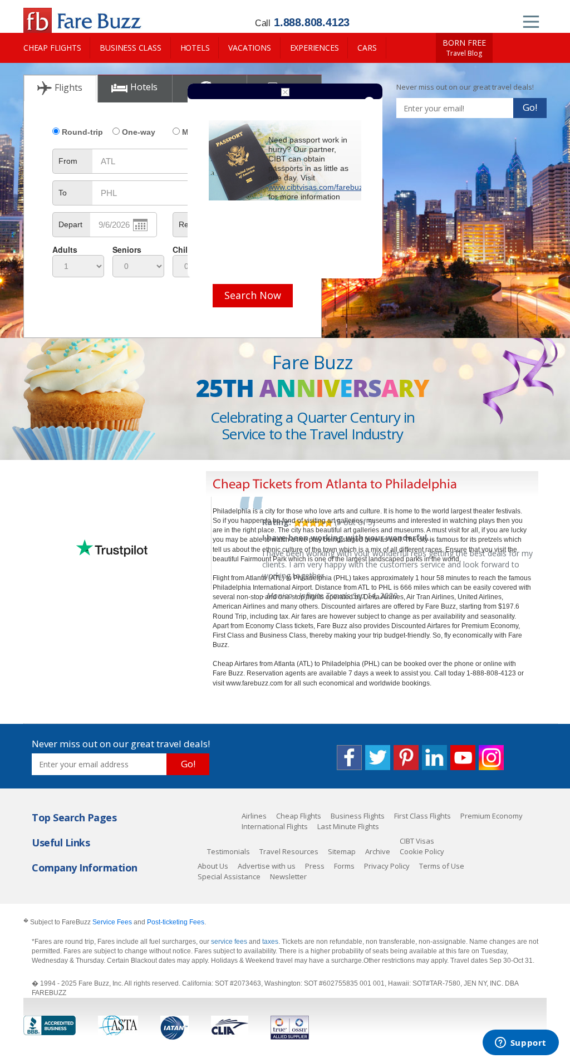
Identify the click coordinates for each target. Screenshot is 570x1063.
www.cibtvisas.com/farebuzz (317, 187)
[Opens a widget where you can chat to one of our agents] (520, 1043)
